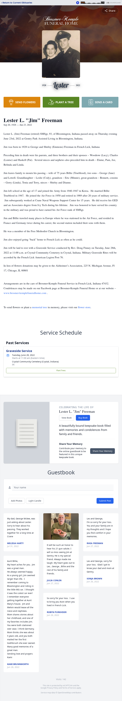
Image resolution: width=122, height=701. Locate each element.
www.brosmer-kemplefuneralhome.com (25, 293)
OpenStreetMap (64, 692)
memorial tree (39, 307)
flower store (84, 307)
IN (13, 364)
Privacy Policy (52, 688)
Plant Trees (61, 370)
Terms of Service (69, 688)
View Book (67, 417)
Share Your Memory (102, 451)
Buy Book (82, 417)
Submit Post (105, 500)
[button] (61, 526)
